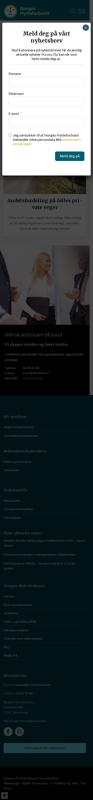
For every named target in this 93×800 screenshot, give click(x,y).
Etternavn (16, 93)
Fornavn (15, 73)
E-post (14, 113)
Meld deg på (70, 156)
